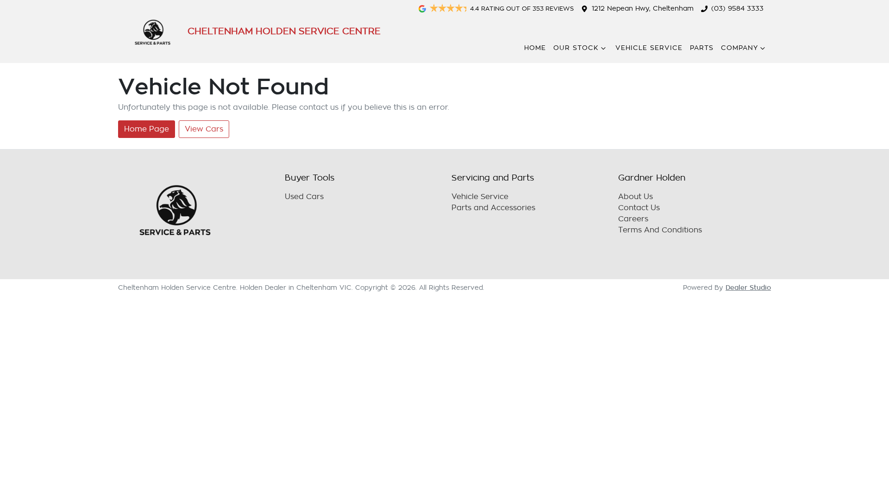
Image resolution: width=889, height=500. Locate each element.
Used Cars (304, 196)
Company (739, 47)
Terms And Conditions (660, 230)
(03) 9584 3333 (737, 8)
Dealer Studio (748, 287)
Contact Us (639, 208)
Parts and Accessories (493, 208)
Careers (633, 219)
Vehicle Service (648, 47)
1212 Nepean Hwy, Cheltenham (643, 8)
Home (535, 47)
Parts (702, 47)
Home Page (146, 129)
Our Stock (576, 47)
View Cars (204, 129)
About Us (635, 196)
